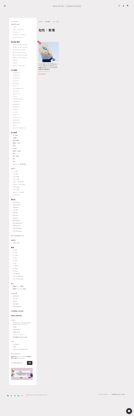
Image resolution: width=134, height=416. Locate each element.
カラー (13, 169)
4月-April (15, 210)
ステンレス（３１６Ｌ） (19, 65)
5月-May (15, 212)
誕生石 (13, 199)
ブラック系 (16, 189)
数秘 (12, 247)
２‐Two (15, 252)
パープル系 (16, 176)
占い (12, 283)
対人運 (14, 148)
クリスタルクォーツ (18, 88)
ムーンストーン (17, 117)
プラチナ (15, 60)
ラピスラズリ (16, 120)
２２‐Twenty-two (18, 276)
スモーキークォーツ (18, 99)
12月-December (17, 231)
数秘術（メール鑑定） (19, 286)
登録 (30, 363)
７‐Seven (15, 265)
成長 (14, 161)
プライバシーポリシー (19, 334)
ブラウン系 (16, 187)
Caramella (16, 296)
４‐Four (15, 258)
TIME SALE (16, 243)
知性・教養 (16, 156)
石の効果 (47, 21)
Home (40, 21)
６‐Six (14, 263)
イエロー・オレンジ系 (19, 184)
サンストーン (16, 94)
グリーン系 (16, 179)
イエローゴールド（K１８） (20, 44)
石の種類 (14, 70)
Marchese (16, 304)
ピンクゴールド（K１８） (20, 49)
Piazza (15, 301)
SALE (13, 240)
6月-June (15, 215)
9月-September (17, 223)
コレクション (15, 24)
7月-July (15, 218)
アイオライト (16, 72)
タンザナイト (16, 107)
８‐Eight (15, 268)
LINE (14, 346)
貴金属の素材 (15, 42)
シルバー (15, 63)
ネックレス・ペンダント (19, 34)
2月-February (17, 204)
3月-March (16, 207)
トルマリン (16, 109)
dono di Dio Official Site (20, 349)
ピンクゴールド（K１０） (20, 52)
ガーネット (16, 86)
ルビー (14, 125)
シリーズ (14, 293)
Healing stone (17, 306)
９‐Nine (15, 271)
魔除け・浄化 (16, 143)
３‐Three (15, 255)
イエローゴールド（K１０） (20, 47)
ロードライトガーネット (19, 128)
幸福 (14, 145)
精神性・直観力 (17, 151)
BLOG (14, 327)
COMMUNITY (17, 329)
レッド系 (15, 171)
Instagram (16, 344)
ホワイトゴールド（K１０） (20, 57)
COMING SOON (17, 311)
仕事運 (14, 138)
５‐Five (15, 260)
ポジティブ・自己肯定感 (19, 164)
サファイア (16, 91)
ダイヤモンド (16, 104)
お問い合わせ (16, 332)
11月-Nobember (17, 228)
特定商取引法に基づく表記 (20, 337)
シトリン (15, 96)
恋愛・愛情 (16, 140)
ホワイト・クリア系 (18, 192)
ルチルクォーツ (17, 122)
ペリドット (16, 114)
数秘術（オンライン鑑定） (20, 289)
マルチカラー (16, 195)
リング (14, 27)
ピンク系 (15, 174)
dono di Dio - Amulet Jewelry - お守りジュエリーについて (22, 323)
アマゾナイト (16, 78)
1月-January (16, 202)
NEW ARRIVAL (16, 316)
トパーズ (15, 112)
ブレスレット (16, 32)
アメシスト (16, 80)
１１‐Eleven (16, 273)
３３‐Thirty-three (18, 279)
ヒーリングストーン (18, 37)
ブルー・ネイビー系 (18, 181)
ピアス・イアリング (18, 29)
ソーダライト (16, 101)
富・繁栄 (15, 135)
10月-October (17, 225)
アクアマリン (16, 75)
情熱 (14, 153)
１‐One (15, 250)
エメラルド (16, 83)
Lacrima (15, 298)
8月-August (16, 220)
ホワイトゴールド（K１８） (20, 55)
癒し (14, 159)
